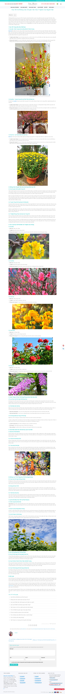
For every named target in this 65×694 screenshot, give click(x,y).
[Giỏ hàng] (60, 4)
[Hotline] (63, 345)
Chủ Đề (45, 7)
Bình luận (12, 648)
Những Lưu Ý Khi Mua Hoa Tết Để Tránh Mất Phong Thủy (44, 639)
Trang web (43, 657)
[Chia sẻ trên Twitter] (31, 625)
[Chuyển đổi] (10, 597)
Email (26, 657)
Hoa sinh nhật (24, 7)
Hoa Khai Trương (15, 7)
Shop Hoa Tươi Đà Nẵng (8, 675)
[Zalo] (63, 348)
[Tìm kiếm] (57, 4)
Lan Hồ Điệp (40, 7)
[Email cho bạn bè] (32, 625)
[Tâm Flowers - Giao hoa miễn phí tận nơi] (32, 4)
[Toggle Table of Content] (14, 15)
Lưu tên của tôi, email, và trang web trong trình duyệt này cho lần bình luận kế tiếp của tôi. (27, 662)
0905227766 (60, 689)
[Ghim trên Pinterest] (34, 625)
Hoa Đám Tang (32, 7)
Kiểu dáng (51, 7)
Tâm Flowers (11, 585)
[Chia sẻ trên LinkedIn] (36, 625)
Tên (11, 657)
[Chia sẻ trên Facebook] (29, 625)
